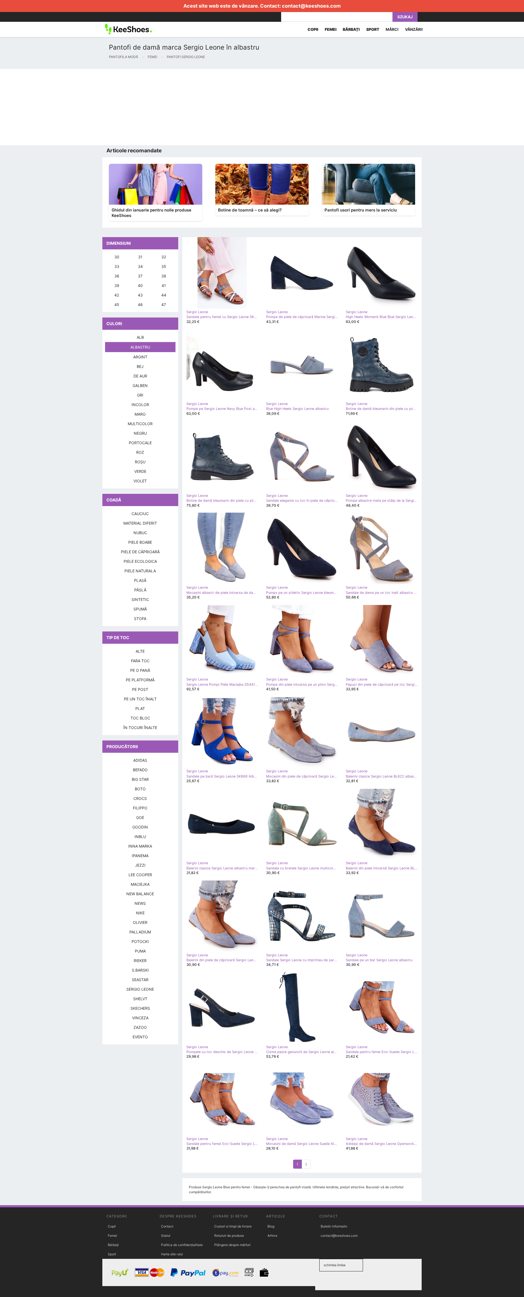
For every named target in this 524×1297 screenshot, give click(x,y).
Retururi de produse (229, 1235)
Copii (112, 1226)
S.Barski (140, 970)
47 (163, 304)
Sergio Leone (140, 989)
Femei (112, 1235)
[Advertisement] (163, 107)
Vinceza (140, 1017)
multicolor (140, 423)
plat (140, 708)
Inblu (140, 836)
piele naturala (140, 571)
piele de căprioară (140, 551)
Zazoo (140, 1027)
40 (140, 285)
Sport (112, 1254)
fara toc (140, 660)
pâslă (140, 590)
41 (164, 285)
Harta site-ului (172, 1254)
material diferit (140, 523)
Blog (270, 1226)
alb (140, 337)
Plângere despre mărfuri (232, 1245)
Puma (140, 951)
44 (163, 295)
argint (140, 357)
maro (140, 414)
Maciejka (140, 884)
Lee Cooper (140, 874)
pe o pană (140, 670)
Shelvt (140, 998)
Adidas (140, 760)
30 (116, 257)
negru (140, 433)
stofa (140, 618)
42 (116, 295)
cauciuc (140, 513)
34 (140, 266)
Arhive (272, 1235)
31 (140, 257)
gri (140, 395)
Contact (167, 1226)
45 (116, 304)
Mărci (392, 29)
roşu (140, 461)
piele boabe (140, 542)
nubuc (140, 532)
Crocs (140, 798)
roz (140, 452)
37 (140, 276)
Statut (165, 1235)
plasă (140, 580)
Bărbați (113, 1245)
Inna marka (140, 846)
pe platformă (140, 680)
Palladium (140, 932)
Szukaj (405, 16)
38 (163, 276)
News (140, 903)
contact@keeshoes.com (311, 6)
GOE (140, 817)
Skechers (140, 1008)
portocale (140, 442)
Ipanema (140, 855)
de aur (140, 376)
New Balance (140, 893)
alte (140, 651)
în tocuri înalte (140, 727)
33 (116, 266)
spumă (140, 609)
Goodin (140, 827)
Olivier (140, 922)
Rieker (140, 960)
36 (116, 276)
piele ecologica (140, 561)
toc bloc (140, 718)
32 (163, 257)
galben (140, 385)
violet (140, 481)
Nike (140, 913)
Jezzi (140, 865)
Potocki (140, 941)
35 (163, 266)
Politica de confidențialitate (182, 1245)
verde (140, 471)
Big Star (140, 779)
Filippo (140, 808)
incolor (140, 404)
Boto (140, 789)
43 (140, 295)
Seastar (140, 979)
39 (116, 285)
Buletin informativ (334, 1226)
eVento (140, 1037)
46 (140, 304)
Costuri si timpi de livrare (233, 1226)
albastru (140, 347)
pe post (140, 689)
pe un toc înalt (140, 699)
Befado (140, 769)
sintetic (140, 599)
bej (140, 366)
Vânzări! (414, 29)
